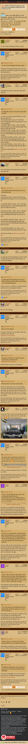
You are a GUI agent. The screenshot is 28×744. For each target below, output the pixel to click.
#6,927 (25, 248)
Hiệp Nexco (5, 21)
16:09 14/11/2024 (5, 562)
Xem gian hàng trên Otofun (13, 77)
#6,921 (25, 37)
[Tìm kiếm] (26, 1)
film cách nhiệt (17, 23)
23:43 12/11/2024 (5, 301)
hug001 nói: (6, 664)
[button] (1, 1)
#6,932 (25, 368)
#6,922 (25, 49)
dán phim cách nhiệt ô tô (6, 23)
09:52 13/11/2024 (5, 313)
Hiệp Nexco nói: (7, 355)
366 (19, 29)
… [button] (11, 29)
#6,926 (25, 174)
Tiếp (23, 29)
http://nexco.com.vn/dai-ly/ (8, 335)
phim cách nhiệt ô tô (5, 26)
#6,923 (25, 82)
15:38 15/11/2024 (5, 651)
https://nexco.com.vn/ (6, 78)
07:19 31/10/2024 (5, 49)
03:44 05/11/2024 (5, 161)
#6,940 (25, 651)
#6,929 (25, 301)
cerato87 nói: (6, 277)
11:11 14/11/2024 (5, 482)
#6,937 (25, 562)
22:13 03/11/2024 (5, 82)
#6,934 (25, 441)
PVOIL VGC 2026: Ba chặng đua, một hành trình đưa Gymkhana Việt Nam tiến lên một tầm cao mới (13, 7)
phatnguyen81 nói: (7, 326)
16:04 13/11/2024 (5, 441)
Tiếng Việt (4, 709)
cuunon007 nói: (7, 454)
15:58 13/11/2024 (5, 405)
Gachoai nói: (6, 531)
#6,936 (25, 517)
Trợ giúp (19, 711)
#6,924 (25, 95)
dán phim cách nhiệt (21, 21)
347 (14, 29)
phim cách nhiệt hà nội (15, 24)
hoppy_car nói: (6, 188)
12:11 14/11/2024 (5, 517)
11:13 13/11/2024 (5, 345)
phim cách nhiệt (4, 24)
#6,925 (25, 161)
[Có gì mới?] (23, 1)
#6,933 (25, 405)
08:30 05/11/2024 (5, 174)
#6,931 (25, 345)
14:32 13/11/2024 (5, 368)
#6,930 (25, 313)
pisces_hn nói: (6, 109)
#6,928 (25, 263)
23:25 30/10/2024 (5, 37)
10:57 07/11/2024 (5, 248)
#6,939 (25, 629)
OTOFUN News (5, 712)
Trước (5, 29)
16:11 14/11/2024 (5, 591)
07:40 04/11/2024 (5, 95)
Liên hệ (3, 711)
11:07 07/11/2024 (5, 263)
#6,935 (25, 482)
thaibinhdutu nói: (7, 63)
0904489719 (11, 32)
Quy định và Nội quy (11, 711)
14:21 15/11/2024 (5, 629)
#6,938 (25, 591)
